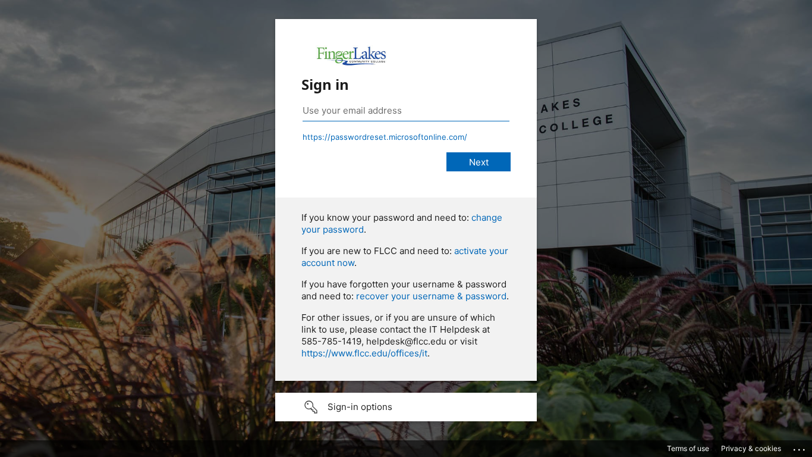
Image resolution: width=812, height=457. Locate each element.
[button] (406, 407)
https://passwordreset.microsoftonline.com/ (385, 137)
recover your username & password (431, 296)
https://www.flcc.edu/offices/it (364, 353)
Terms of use (688, 448)
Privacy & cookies (751, 448)
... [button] (800, 447)
